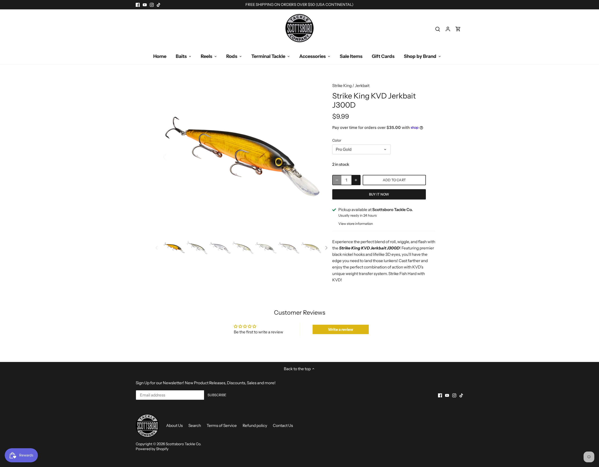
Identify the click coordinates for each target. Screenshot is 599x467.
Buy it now (379, 194)
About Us (174, 425)
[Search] (437, 29)
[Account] (448, 29)
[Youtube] (145, 5)
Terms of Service (222, 425)
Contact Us (283, 425)
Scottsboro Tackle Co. (183, 444)
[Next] (314, 156)
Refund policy (255, 425)
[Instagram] (152, 5)
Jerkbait (362, 85)
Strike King (342, 85)
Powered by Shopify (152, 449)
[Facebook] (138, 5)
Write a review (340, 329)
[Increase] (355, 180)
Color (336, 140)
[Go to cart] (458, 29)
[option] (242, 156)
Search (194, 425)
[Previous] (171, 156)
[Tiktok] (159, 5)
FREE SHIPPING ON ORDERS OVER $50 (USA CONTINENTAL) (299, 4)
